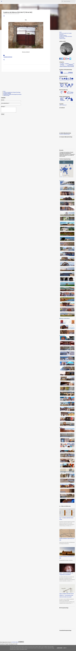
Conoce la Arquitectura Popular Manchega (11, 92)
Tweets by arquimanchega (64, 134)
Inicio (4, 91)
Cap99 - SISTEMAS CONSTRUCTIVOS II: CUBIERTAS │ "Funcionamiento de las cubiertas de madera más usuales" (66, 595)
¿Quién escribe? (6, 95)
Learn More (59, 647)
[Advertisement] (26, 81)
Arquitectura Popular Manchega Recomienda (12, 94)
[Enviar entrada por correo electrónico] (4, 55)
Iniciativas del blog (7, 93)
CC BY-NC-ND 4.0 (14, 642)
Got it (64, 647)
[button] (4, 16)
